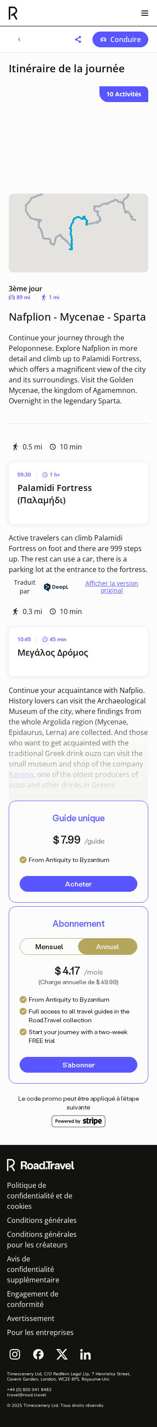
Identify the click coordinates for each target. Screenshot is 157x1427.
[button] (78, 39)
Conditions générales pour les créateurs (42, 1239)
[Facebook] (38, 1354)
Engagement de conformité (32, 1299)
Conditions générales (42, 1220)
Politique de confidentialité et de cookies (39, 1195)
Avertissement (31, 1318)
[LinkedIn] (85, 1354)
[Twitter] (62, 1354)
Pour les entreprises (40, 1332)
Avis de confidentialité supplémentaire (33, 1269)
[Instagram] (15, 1354)
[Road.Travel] (13, 13)
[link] (19, 39)
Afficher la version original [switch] (111, 587)
